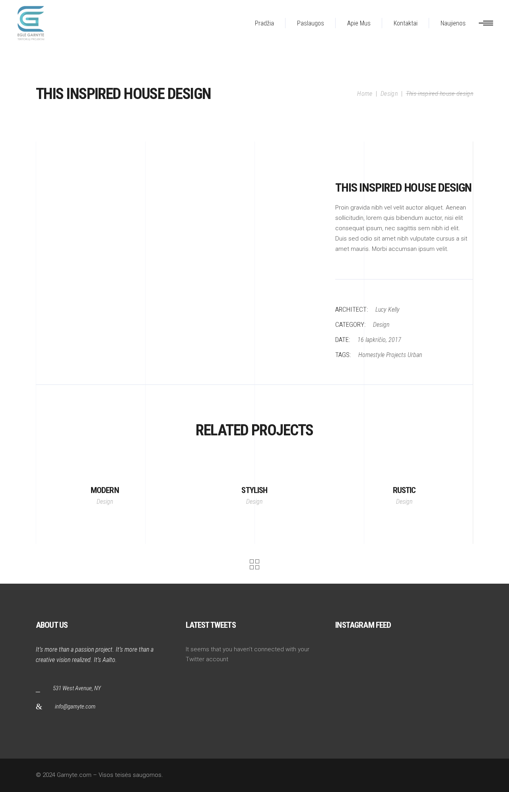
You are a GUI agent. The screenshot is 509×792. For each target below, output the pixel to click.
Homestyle (371, 355)
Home (364, 93)
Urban (415, 355)
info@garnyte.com (75, 706)
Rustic (404, 490)
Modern (105, 490)
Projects (396, 355)
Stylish (254, 490)
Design (389, 93)
